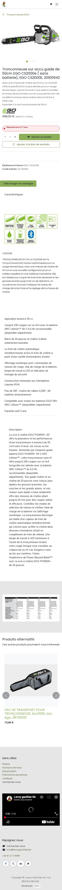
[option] (31, 695)
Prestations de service (14, 775)
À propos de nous (12, 767)
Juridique (7, 778)
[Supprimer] (5, 137)
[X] (13, 864)
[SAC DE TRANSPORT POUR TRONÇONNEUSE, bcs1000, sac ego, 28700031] (31, 680)
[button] (3, 39)
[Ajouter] (15, 137)
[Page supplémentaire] (28, 864)
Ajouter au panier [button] (41, 137)
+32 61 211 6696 (11, 856)
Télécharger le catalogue (18, 183)
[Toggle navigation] (57, 4)
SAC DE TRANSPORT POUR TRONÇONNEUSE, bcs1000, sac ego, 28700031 (28, 714)
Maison (6, 764)
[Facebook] (6, 864)
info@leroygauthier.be (19, 849)
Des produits (9, 771)
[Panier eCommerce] (51, 4)
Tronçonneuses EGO (17, 14)
